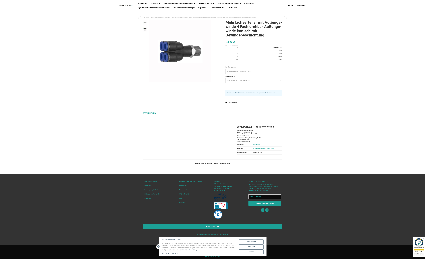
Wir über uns (148, 186)
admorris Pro (216, 256)
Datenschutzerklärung (255, 186)
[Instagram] (267, 210)
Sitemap (181, 202)
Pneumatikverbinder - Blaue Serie (263, 148)
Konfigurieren (251, 246)
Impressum (182, 186)
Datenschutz (183, 190)
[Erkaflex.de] (126, 5)
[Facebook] (262, 210)
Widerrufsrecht (184, 194)
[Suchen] (281, 5)
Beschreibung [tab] (149, 113)
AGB (180, 198)
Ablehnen (251, 251)
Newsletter (147, 198)
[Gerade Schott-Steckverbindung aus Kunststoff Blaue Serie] (285, 18)
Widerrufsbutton (212, 227)
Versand (236, 45)
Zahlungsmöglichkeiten (151, 190)
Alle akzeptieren (251, 241)
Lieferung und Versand (151, 194)
